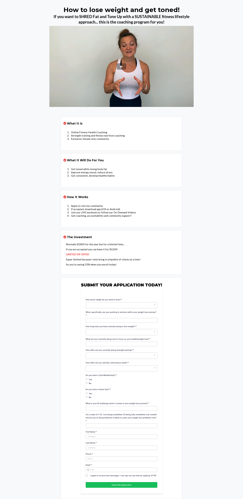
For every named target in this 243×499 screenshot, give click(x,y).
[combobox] (121, 305)
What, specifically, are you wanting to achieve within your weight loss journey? (121, 313)
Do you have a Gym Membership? (101, 375)
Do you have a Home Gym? (98, 389)
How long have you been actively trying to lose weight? (111, 326)
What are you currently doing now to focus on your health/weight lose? (118, 339)
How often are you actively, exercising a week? (107, 363)
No (90, 383)
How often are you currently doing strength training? (110, 350)
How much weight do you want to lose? (104, 300)
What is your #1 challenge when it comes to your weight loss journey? (117, 403)
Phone (89, 454)
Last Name (91, 443)
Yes (90, 379)
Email (89, 465)
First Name (91, 432)
